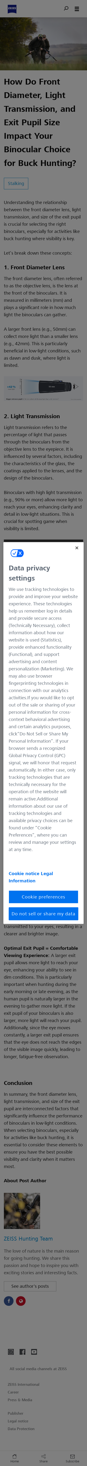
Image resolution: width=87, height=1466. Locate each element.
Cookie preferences (43, 897)
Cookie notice (25, 874)
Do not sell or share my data (43, 914)
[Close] (77, 548)
